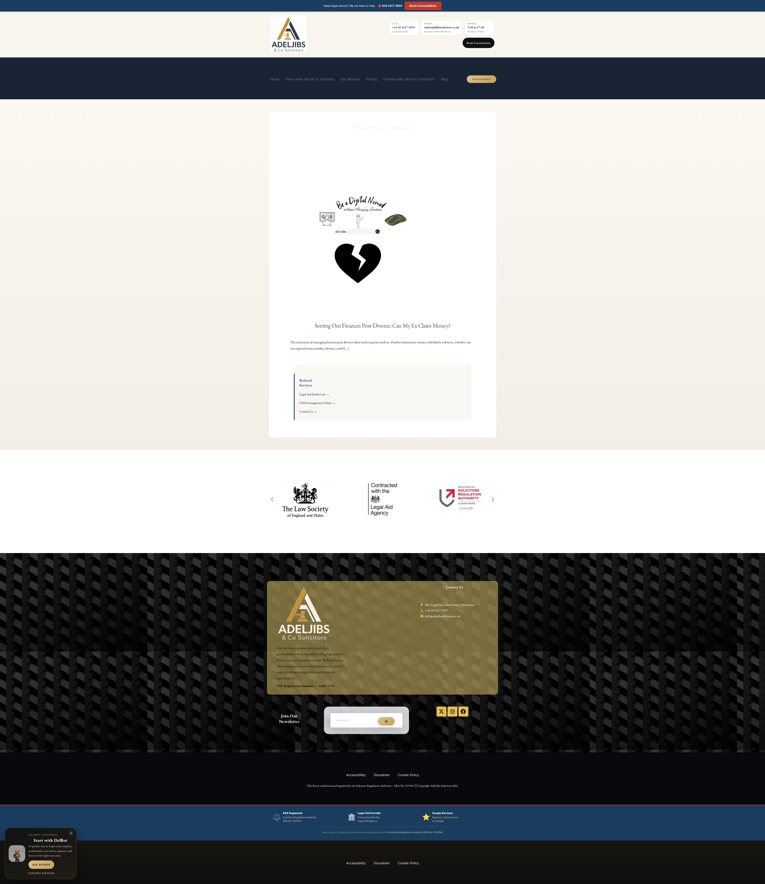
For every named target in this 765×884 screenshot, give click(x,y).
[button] (272, 499)
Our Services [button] (350, 79)
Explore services (41, 873)
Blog (444, 79)
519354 (297, 820)
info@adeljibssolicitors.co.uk (441, 27)
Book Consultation (423, 5)
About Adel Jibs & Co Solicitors (310, 79)
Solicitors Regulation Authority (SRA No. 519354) (415, 832)
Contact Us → (308, 411)
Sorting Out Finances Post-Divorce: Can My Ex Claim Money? (382, 325)
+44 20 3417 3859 (403, 27)
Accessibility (356, 775)
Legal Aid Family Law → (314, 394)
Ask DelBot (41, 864)
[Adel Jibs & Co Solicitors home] (311, 34)
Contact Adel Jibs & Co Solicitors (409, 79)
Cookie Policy (408, 775)
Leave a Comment (301, 333)
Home (274, 79)
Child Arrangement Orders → (317, 403)
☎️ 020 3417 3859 (390, 5)
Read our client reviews (445, 817)
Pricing (371, 79)
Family (318, 333)
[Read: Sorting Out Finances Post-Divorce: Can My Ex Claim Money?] (358, 238)
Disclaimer (382, 775)
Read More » (298, 359)
